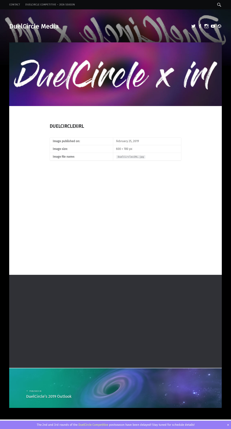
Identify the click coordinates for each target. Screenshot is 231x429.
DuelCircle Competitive (93, 424)
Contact (14, 4)
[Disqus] (115, 227)
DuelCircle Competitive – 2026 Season (50, 4)
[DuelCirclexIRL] (115, 44)
